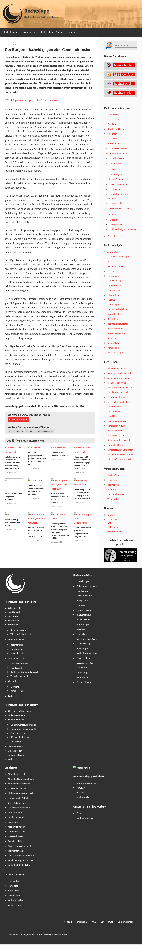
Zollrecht (111, 235)
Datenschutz (113, 527)
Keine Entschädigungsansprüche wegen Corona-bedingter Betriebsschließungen (37, 458)
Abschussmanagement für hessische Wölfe (12, 522)
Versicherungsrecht (119, 207)
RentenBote (113, 489)
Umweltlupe (113, 342)
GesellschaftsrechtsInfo (118, 401)
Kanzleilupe (113, 304)
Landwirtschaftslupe (117, 309)
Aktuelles (27, 32)
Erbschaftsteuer (117, 158)
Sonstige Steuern (16, 754)
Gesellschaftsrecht (119, 184)
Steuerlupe (112, 338)
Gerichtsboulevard (116, 397)
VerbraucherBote (115, 494)
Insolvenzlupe (114, 290)
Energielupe (113, 270)
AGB (109, 523)
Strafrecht (112, 169)
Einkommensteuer (119, 153)
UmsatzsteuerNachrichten (120, 449)
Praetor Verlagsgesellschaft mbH (51, 934)
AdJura (80, 813)
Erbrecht (114, 219)
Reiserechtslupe (115, 328)
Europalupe (113, 275)
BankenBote (113, 475)
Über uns (73, 32)
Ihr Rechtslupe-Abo (50, 32)
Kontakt (111, 514)
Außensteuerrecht (118, 148)
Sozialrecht (112, 138)
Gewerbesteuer (17, 733)
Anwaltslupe (113, 251)
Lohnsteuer (15, 741)
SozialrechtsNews (116, 435)
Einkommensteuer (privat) (23, 728)
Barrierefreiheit (114, 531)
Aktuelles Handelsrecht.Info (120, 373)
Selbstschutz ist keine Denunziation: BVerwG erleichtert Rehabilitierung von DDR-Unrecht (13, 463)
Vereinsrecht (116, 224)
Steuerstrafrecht (18, 630)
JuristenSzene (114, 406)
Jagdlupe (111, 299)
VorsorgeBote (114, 499)
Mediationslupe (114, 314)
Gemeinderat (31, 431)
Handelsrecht (116, 189)
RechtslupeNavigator (117, 323)
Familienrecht (114, 124)
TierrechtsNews (115, 445)
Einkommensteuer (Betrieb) (23, 724)
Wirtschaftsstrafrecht (20, 634)
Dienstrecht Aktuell (116, 382)
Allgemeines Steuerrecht (20, 711)
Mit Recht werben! (85, 817)
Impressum (112, 519)
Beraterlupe (113, 261)
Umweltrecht (16, 652)
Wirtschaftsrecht (115, 179)
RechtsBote (113, 484)
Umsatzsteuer (116, 162)
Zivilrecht (112, 214)
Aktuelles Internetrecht (118, 377)
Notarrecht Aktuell (116, 425)
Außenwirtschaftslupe (118, 256)
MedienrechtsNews (116, 421)
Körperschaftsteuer (19, 737)
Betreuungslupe (115, 266)
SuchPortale (83, 797)
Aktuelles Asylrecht (116, 368)
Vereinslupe (113, 347)
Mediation (112, 133)
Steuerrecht (113, 143)
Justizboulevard (115, 411)
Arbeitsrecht (113, 114)
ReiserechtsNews (115, 430)
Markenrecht (116, 203)
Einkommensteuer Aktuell (119, 387)
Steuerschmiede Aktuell (118, 440)
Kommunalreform (45, 431)
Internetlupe (113, 294)
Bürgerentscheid (16, 431)
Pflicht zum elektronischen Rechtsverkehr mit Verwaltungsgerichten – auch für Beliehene (83, 463)
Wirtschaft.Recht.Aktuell (119, 459)
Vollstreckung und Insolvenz (123, 229)
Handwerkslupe (115, 280)
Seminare (81, 792)
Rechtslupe (36, 11)
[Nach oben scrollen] (137, 940)
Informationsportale (86, 782)
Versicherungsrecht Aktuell (120, 454)
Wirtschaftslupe (115, 352)
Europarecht (113, 119)
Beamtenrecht (17, 644)
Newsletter (82, 787)
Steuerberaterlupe (116, 333)
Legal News (112, 416)
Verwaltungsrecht (18, 419)
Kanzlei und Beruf (115, 128)
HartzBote (112, 479)
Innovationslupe (115, 285)
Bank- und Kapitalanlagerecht (24, 671)
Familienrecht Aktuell (117, 392)
